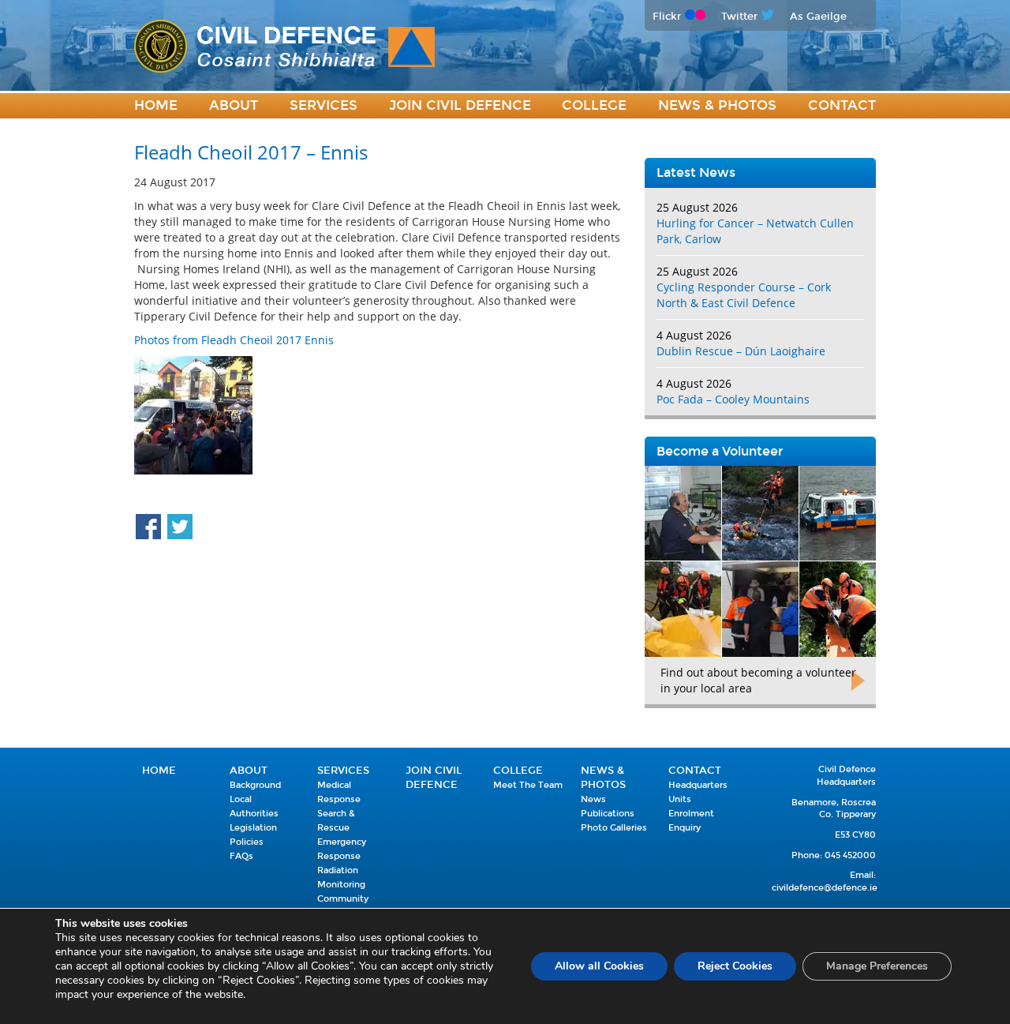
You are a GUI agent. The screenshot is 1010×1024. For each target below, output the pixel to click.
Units (679, 799)
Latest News (695, 172)
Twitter (739, 16)
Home (156, 105)
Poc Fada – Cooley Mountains (733, 399)
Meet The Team (528, 785)
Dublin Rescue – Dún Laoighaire (740, 350)
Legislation (253, 828)
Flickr (667, 16)
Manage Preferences (877, 965)
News (593, 799)
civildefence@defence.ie (824, 888)
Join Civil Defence (460, 105)
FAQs (241, 856)
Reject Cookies (735, 965)
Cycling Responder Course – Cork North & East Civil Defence (743, 294)
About (233, 105)
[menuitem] (156, 106)
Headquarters (698, 785)
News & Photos (717, 105)
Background (255, 785)
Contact (842, 105)
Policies (247, 842)
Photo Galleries (614, 828)
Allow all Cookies (599, 965)
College (594, 105)
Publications (607, 813)
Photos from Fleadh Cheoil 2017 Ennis (234, 339)
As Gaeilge (818, 16)
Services (323, 105)
